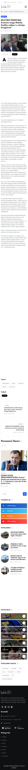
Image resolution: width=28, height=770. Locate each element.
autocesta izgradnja (7, 679)
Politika (3, 473)
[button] (2, 445)
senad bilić (20, 383)
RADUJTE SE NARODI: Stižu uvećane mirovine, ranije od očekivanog (14, 428)
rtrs (13, 675)
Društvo (4, 16)
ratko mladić (5, 668)
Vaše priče (5, 756)
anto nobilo (12, 386)
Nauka (4, 749)
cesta (3, 672)
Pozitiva (4, 746)
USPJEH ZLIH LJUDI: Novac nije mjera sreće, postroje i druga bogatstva (13, 409)
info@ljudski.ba (7, 723)
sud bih (13, 383)
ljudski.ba (16, 766)
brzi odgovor (11, 672)
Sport (3, 743)
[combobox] (9, 494)
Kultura (4, 752)
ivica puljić (13, 668)
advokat (4, 386)
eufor (20, 668)
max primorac (5, 675)
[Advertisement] (14, 87)
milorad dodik (5, 383)
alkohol (18, 672)
